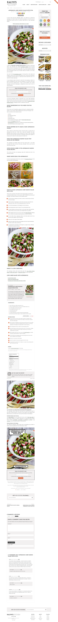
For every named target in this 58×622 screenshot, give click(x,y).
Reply (18, 559)
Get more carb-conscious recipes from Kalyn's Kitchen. (21, 93)
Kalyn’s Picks (40, 618)
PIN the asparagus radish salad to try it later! (21, 23)
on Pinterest (15, 419)
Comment (10, 523)
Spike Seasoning (11, 122)
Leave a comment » (23, 489)
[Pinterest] (36, 2)
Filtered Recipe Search (44, 17)
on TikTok (30, 419)
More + (49, 4)
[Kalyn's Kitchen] (12, 3)
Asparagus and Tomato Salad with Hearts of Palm (17, 280)
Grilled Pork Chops (21, 272)
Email (9, 537)
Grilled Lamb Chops (13, 272)
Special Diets (33, 619)
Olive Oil (13, 121)
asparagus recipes (24, 66)
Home (24, 4)
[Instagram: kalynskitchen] (10, 374)
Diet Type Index (31, 417)
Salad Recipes (11, 417)
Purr (14, 620)
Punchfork (48, 618)
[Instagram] (38, 2)
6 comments (18, 489)
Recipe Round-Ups (42, 4)
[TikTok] (39, 2)
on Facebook (20, 419)
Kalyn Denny (24, 11)
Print (29, 294)
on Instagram (25, 419)
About (28, 4)
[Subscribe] (32, 497)
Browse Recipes (34, 4)
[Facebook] (37, 2)
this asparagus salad (17, 74)
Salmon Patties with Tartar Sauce (13, 505)
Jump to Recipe (21, 15)
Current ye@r (10, 544)
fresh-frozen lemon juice (26, 119)
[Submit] (50, 2)
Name (9, 533)
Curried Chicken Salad (12, 277)
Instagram (48, 619)
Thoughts (40, 619)
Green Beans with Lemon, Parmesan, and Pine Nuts (28, 505)
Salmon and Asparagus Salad (13, 279)
